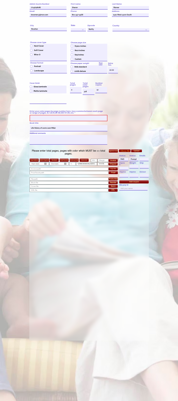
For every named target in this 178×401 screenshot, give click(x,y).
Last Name (117, 4)
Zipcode (91, 25)
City (32, 25)
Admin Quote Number (39, 4)
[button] (125, 150)
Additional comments (38, 133)
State (73, 25)
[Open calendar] (45, 164)
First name (76, 4)
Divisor (143, 172)
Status (122, 156)
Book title (34, 123)
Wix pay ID (123, 185)
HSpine (122, 172)
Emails (142, 156)
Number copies (99, 84)
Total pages (73, 84)
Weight (132, 163)
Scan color (101, 64)
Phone (74, 11)
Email (32, 11)
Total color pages (86, 84)
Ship (142, 163)
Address (115, 11)
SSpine (132, 172)
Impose (122, 163)
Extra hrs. (110, 64)
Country (115, 26)
